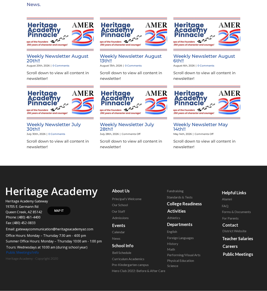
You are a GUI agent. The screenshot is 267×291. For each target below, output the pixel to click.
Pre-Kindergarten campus (130, 265)
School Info (123, 245)
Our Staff (118, 211)
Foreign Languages (180, 238)
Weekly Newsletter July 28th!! (127, 127)
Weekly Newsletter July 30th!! (54, 127)
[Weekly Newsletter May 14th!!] (206, 102)
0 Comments (61, 65)
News (116, 238)
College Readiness (184, 203)
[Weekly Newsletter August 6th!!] (206, 34)
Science (172, 266)
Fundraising (175, 191)
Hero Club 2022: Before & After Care (138, 271)
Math (171, 249)
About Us (121, 190)
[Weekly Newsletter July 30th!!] (60, 102)
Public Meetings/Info (22, 252)
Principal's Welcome (126, 199)
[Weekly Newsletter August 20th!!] (60, 34)
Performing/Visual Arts (183, 255)
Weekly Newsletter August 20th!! (57, 58)
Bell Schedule (121, 253)
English (172, 231)
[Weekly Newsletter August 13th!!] (133, 34)
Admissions (120, 218)
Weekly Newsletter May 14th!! (200, 127)
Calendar (118, 232)
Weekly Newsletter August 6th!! (204, 58)
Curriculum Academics (128, 259)
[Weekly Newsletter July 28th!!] (133, 102)
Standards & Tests (180, 197)
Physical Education (180, 260)
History (172, 244)
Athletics (173, 218)
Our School (120, 205)
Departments (179, 224)
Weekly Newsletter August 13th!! (131, 58)
